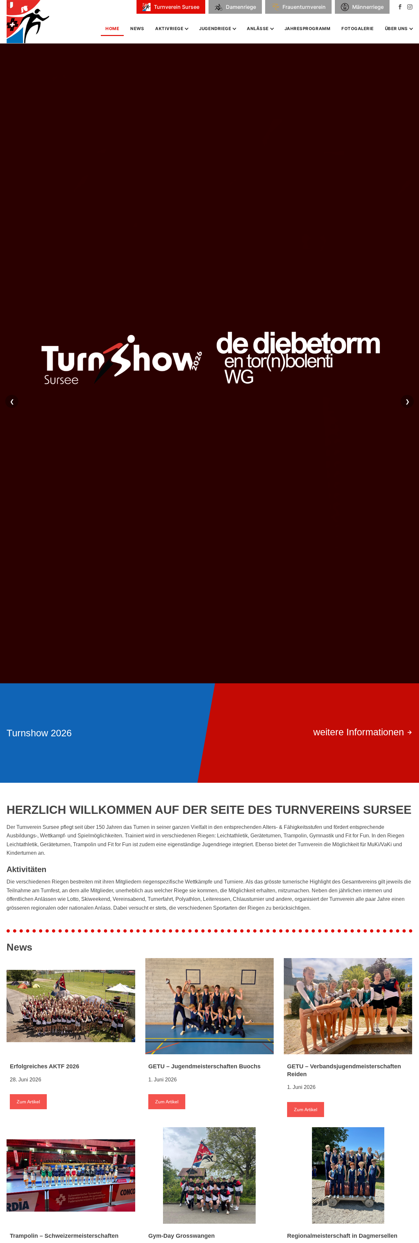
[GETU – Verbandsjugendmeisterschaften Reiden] (348, 1006)
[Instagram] (409, 6)
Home (112, 28)
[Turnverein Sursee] (32, 21)
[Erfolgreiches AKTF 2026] (71, 1006)
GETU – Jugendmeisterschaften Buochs (204, 1066)
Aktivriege (169, 28)
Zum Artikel (28, 1101)
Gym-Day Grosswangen (181, 1236)
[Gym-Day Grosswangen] (209, 1175)
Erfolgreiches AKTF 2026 (44, 1066)
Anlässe (258, 28)
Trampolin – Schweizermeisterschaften (64, 1236)
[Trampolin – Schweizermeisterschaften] (71, 1175)
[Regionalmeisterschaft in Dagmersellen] (348, 1175)
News (137, 28)
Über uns (396, 28)
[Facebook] (400, 6)
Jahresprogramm (307, 28)
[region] (209, 410)
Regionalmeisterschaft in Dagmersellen (342, 1236)
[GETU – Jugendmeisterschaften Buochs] (209, 1006)
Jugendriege (215, 28)
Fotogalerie (357, 28)
